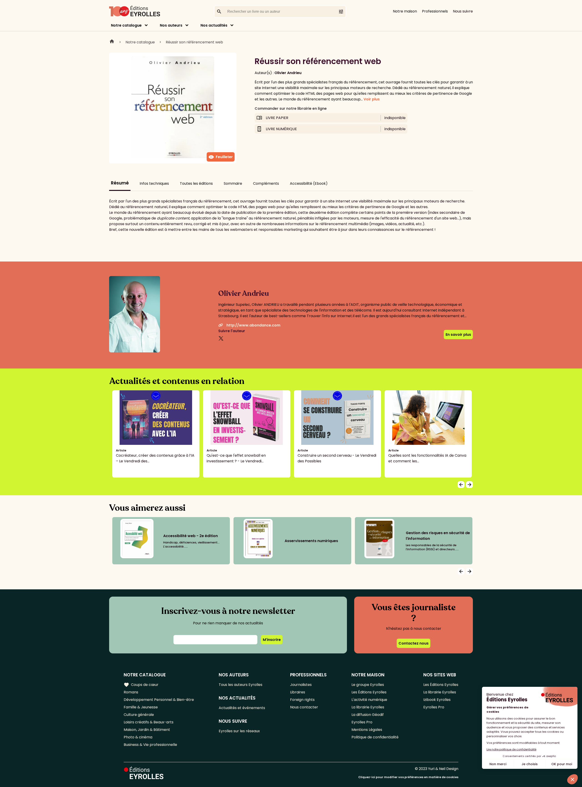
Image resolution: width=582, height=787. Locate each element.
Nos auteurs (171, 25)
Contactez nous (414, 643)
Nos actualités (214, 25)
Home (112, 42)
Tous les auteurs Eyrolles (240, 684)
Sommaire (233, 183)
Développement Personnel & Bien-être (159, 699)
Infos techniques (154, 183)
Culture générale (139, 714)
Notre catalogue (126, 25)
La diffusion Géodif (367, 714)
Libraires (297, 692)
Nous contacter (304, 707)
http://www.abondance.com (253, 325)
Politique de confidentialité (375, 737)
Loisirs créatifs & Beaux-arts (148, 722)
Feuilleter (220, 157)
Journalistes (301, 684)
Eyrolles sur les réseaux (239, 731)
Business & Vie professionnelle (150, 744)
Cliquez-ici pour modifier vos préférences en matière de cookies (408, 777)
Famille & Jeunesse (141, 707)
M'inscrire (272, 639)
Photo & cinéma (138, 737)
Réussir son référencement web (194, 42)
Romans (131, 692)
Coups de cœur (141, 684)
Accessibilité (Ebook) (309, 183)
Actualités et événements (242, 707)
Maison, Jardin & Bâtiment (147, 729)
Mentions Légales (366, 729)
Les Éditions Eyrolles (368, 692)
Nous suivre (463, 11)
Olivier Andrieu (287, 72)
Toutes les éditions (196, 183)
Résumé (120, 183)
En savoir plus (458, 334)
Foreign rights (302, 699)
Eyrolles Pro (361, 722)
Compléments (266, 183)
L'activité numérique (369, 699)
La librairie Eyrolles (367, 707)
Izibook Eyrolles (437, 699)
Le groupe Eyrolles (367, 684)
